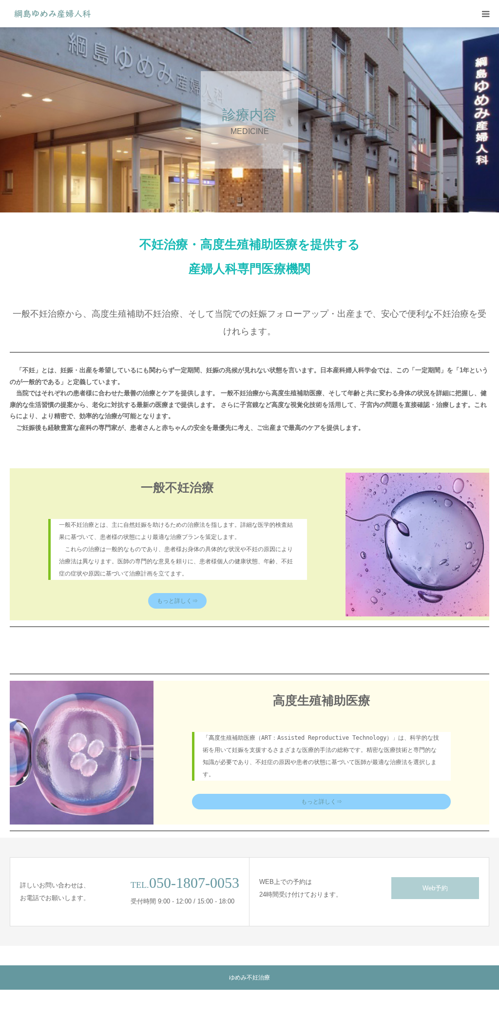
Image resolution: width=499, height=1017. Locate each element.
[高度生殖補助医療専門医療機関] (52, 13)
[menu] (485, 13)
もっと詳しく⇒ (177, 600)
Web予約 (435, 888)
